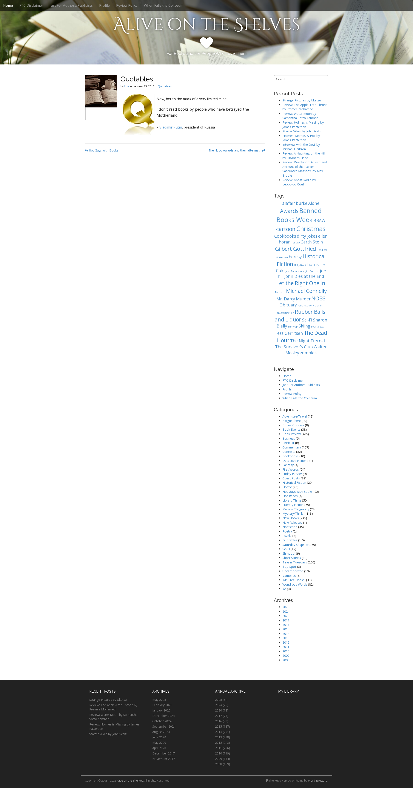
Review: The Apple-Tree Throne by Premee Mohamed (304, 107)
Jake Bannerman (295, 271)
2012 (285, 642)
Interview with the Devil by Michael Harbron (301, 146)
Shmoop (293, 326)
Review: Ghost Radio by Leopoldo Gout (299, 182)
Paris (300, 305)
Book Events (291, 429)
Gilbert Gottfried (295, 248)
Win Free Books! (293, 580)
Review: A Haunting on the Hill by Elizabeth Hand (303, 155)
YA (284, 589)
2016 (285, 625)
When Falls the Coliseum (163, 5)
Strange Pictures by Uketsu (301, 100)
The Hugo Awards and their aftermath (235, 150)
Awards (289, 210)
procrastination (285, 312)
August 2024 (161, 732)
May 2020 (159, 743)
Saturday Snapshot (296, 545)
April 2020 (159, 748)
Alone (313, 203)
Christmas (311, 228)
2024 (285, 611)
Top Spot (289, 567)
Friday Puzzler (292, 474)
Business (288, 438)
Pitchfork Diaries (313, 305)
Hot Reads (290, 496)
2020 (285, 616)
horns (313, 264)
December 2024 (163, 716)
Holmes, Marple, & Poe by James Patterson (301, 138)
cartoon (285, 229)
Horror (287, 487)
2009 (285, 655)
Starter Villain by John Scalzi (301, 131)
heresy (295, 257)
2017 (285, 620)
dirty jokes (307, 236)
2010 (285, 651)
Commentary (291, 447)
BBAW (319, 220)
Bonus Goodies (293, 425)
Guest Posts (291, 478)
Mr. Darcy (285, 299)
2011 (285, 647)
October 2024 (161, 721)
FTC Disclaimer (31, 5)
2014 (285, 634)
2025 (285, 607)
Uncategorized (292, 571)
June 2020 (159, 737)
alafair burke (294, 203)
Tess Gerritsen (289, 333)
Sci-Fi (307, 320)
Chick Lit (288, 443)
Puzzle (286, 536)
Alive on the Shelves (206, 24)
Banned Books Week (299, 215)
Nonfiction (289, 527)
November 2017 (163, 759)
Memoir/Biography (295, 509)
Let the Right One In (300, 283)
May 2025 (159, 700)
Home (8, 5)
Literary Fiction (293, 505)
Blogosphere (291, 421)
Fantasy (295, 242)
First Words (290, 469)
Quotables (165, 86)
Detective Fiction (294, 461)
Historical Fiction (294, 482)
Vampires (289, 576)
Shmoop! (288, 553)
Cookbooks (285, 236)
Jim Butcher (312, 271)
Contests (288, 452)
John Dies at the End (304, 276)
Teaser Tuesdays (294, 562)
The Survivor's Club (294, 347)
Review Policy (126, 5)
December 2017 (163, 753)
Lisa (126, 86)
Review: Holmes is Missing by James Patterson (303, 124)
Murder (303, 299)
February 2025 (162, 705)
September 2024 (163, 726)
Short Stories (291, 558)
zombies (308, 353)
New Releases (292, 522)
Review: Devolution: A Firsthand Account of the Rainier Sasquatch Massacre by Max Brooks (304, 168)
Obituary (288, 305)
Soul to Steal (318, 326)
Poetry (287, 531)
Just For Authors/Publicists (71, 5)
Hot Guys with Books (103, 150)
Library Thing (291, 500)
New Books (290, 518)
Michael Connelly (306, 290)
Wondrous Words (294, 584)
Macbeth (280, 292)
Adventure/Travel (294, 416)
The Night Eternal (307, 341)
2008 (285, 660)
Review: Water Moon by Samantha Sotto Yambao (300, 116)
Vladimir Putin (170, 127)
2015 (285, 629)
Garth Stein (312, 242)
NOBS (318, 298)
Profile (104, 5)
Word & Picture (317, 780)
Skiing (304, 326)
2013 (285, 638)
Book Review (291, 434)
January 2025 (161, 710)
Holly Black (300, 265)
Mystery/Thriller (293, 513)
